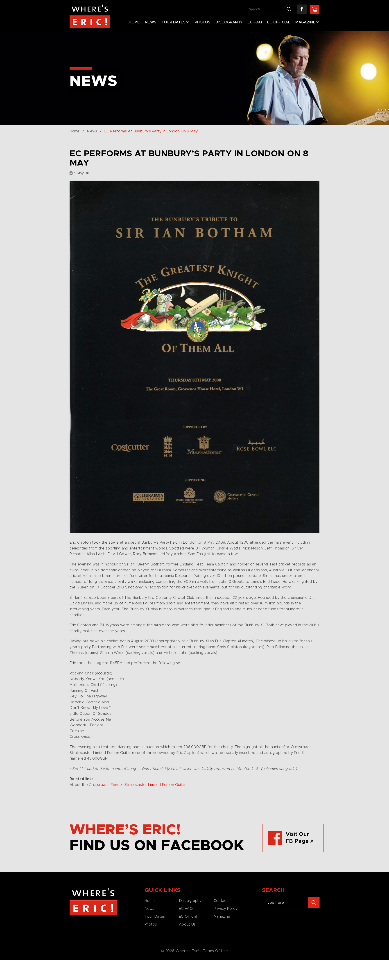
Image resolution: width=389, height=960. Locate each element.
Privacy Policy (225, 908)
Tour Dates (173, 22)
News (150, 22)
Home (134, 22)
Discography (228, 22)
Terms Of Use (215, 951)
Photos (202, 22)
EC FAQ (255, 22)
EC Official (278, 22)
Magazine (305, 22)
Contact (221, 901)
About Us (187, 924)
